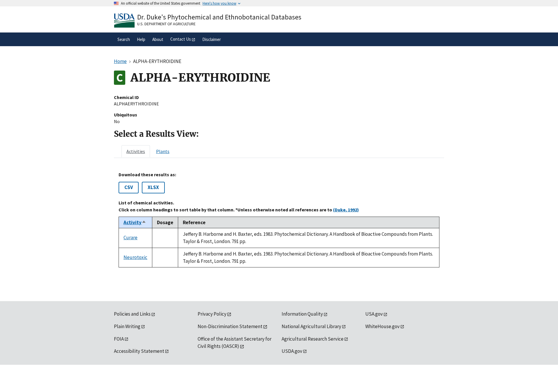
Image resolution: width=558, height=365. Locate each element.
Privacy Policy (212, 314)
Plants (162, 151)
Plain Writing (127, 326)
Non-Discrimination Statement (230, 326)
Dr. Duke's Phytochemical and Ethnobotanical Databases (219, 17)
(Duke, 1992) (346, 210)
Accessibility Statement (139, 351)
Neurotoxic (135, 257)
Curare (130, 237)
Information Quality (302, 314)
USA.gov (374, 314)
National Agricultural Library (311, 326)
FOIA (119, 339)
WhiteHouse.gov (382, 326)
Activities (135, 151)
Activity (135, 222)
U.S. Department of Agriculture (166, 23)
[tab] (136, 151)
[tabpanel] (279, 219)
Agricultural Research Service (313, 339)
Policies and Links (132, 314)
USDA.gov (292, 351)
